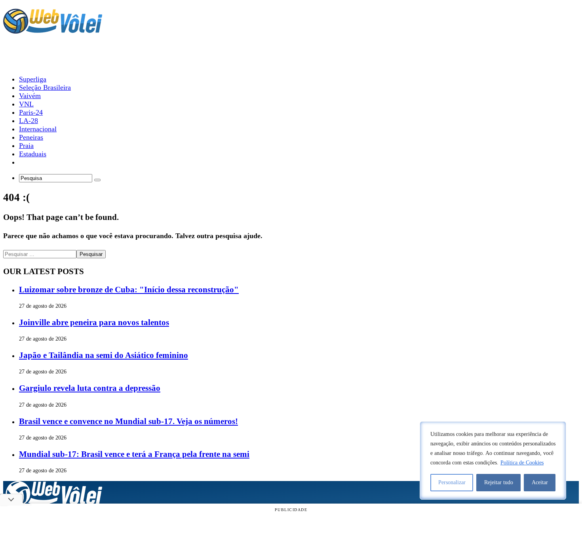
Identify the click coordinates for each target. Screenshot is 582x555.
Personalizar (452, 482)
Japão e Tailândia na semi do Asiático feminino (103, 355)
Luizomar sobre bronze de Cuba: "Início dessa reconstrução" (129, 289)
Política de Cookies (522, 463)
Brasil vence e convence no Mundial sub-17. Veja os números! (128, 421)
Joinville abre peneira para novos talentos (94, 322)
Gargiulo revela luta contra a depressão (89, 388)
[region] (493, 460)
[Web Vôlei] (52, 30)
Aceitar (540, 482)
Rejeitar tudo (498, 482)
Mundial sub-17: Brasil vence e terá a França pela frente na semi (134, 454)
